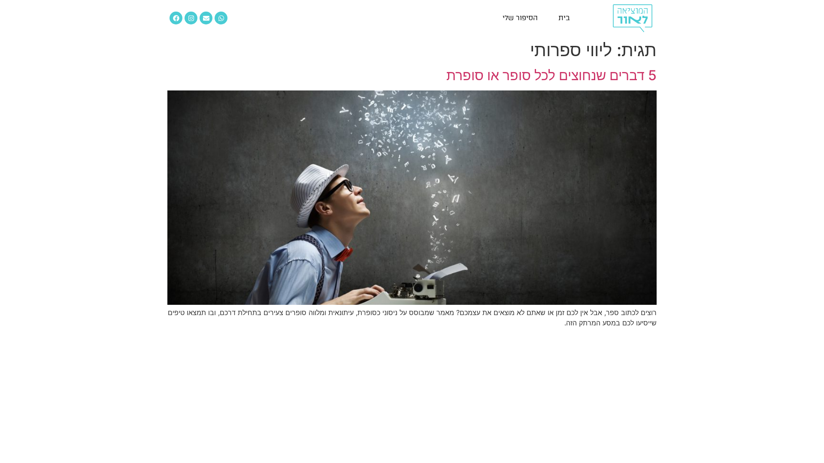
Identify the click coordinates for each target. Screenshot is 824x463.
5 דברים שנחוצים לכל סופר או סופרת (551, 75)
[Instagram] (191, 18)
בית (564, 18)
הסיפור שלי (520, 18)
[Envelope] (206, 18)
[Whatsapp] (221, 18)
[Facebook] (176, 18)
